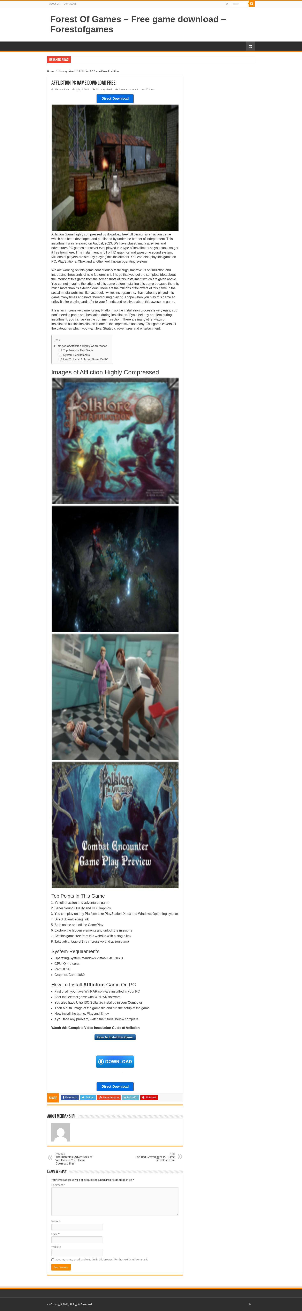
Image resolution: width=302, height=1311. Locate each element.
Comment (58, 1184)
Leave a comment (128, 89)
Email (55, 1234)
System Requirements (76, 354)
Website (56, 1246)
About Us (54, 3)
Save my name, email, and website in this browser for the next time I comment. (101, 1259)
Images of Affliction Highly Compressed (82, 345)
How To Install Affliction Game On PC (85, 359)
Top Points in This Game (78, 350)
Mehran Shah (62, 89)
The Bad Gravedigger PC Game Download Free (155, 1157)
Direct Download (115, 98)
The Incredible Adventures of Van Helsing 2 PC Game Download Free (73, 1159)
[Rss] (227, 3)
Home (50, 71)
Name (55, 1221)
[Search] (252, 4)
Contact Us (70, 3)
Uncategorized (66, 71)
